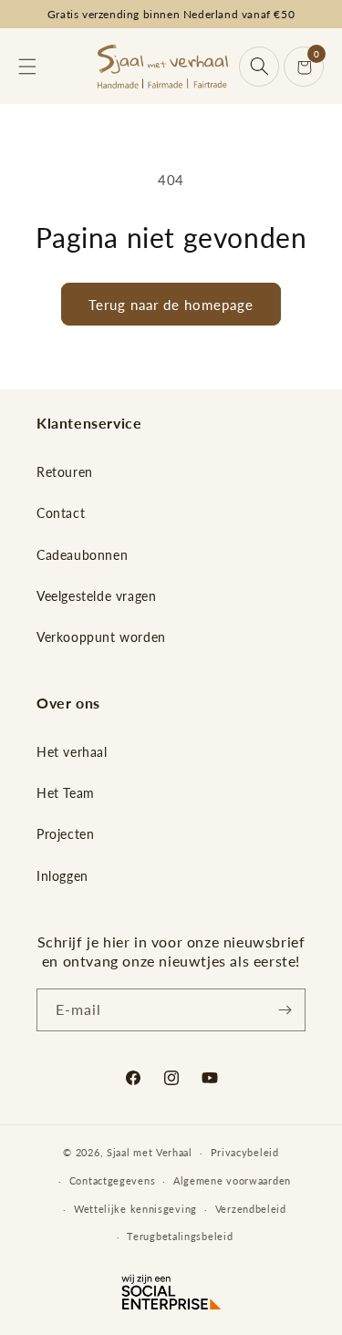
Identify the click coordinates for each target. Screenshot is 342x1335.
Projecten (65, 834)
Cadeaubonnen (82, 555)
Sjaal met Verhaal (149, 1152)
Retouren (64, 472)
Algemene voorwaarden (232, 1180)
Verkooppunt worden (101, 637)
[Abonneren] (284, 1009)
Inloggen (62, 876)
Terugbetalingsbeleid (180, 1236)
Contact (60, 513)
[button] (27, 67)
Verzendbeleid (250, 1209)
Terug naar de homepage (171, 304)
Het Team (65, 793)
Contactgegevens (112, 1180)
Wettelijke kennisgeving (135, 1209)
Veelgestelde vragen (96, 596)
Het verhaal (72, 752)
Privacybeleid (245, 1152)
